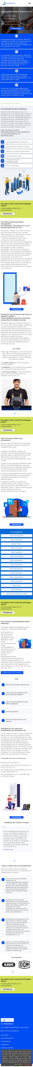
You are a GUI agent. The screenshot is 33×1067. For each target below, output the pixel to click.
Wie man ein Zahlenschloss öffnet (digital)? (17, 703)
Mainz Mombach (16, 548)
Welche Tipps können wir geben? (16, 720)
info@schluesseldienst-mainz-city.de (16, 1027)
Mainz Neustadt (16, 589)
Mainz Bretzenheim (16, 569)
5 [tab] (20, 971)
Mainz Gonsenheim (16, 536)
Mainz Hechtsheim (16, 560)
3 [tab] (18, 413)
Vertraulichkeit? (12, 712)
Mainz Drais (16, 585)
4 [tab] (18, 971)
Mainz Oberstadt (16, 581)
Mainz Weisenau (16, 573)
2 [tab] (16, 413)
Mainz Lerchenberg (16, 556)
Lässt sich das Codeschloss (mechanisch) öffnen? (16, 693)
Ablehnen (27, 1064)
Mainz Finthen (16, 544)
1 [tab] (14, 413)
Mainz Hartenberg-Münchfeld (16, 594)
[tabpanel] (16, 394)
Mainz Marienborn (16, 540)
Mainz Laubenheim (16, 577)
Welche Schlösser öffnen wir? (17, 685)
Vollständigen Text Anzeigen (12, 672)
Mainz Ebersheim (16, 565)
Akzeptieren (18, 1064)
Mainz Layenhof (16, 552)
